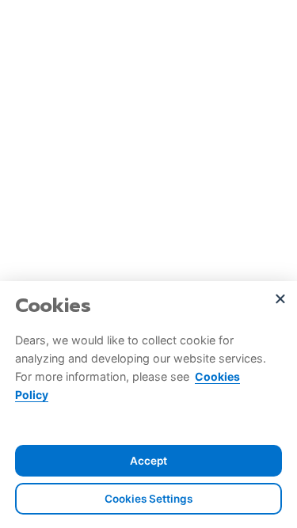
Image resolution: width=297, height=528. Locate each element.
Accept (148, 460)
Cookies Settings (148, 498)
